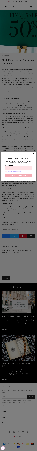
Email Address (9, 165)
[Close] (34, 154)
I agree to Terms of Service (14, 171)
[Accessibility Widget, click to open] (3, 448)
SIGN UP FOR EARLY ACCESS (18, 175)
